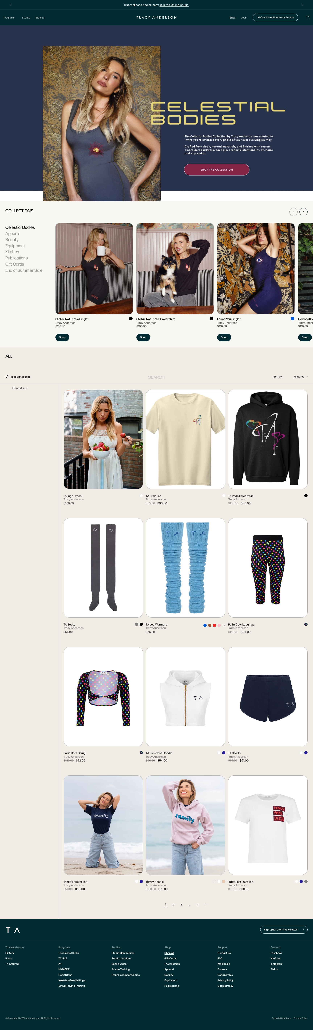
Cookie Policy (225, 985)
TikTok (274, 969)
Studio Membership (123, 952)
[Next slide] (303, 212)
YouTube (275, 958)
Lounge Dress (73, 496)
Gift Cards (14, 264)
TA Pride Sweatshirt (240, 496)
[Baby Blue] (205, 625)
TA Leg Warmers (156, 624)
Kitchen (12, 251)
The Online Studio (69, 952)
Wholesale (224, 963)
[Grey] (136, 624)
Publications (16, 257)
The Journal (12, 963)
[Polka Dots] (306, 624)
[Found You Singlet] (255, 282)
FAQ (220, 958)
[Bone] (214, 881)
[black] (131, 318)
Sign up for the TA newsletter (280, 929)
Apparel (12, 233)
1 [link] (165, 904)
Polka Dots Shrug (74, 753)
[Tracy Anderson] (156, 17)
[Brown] (209, 625)
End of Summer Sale (24, 270)
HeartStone (65, 974)
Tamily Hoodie (155, 881)
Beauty (11, 239)
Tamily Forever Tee (75, 881)
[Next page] (206, 904)
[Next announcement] (303, 4)
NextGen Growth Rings (72, 980)
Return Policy (225, 974)
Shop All (169, 952)
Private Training (121, 969)
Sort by (278, 376)
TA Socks (69, 624)
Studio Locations (121, 958)
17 (197, 904)
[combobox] (156, 377)
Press (8, 958)
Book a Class (119, 963)
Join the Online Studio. (174, 4)
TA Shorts (234, 753)
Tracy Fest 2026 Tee (240, 881)
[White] (141, 495)
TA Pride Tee (154, 496)
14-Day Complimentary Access (275, 17)
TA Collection (172, 963)
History (9, 952)
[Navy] (223, 752)
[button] (10, 17)
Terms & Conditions (281, 1018)
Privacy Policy (225, 980)
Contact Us (224, 952)
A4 (60, 963)
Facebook (276, 952)
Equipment (15, 245)
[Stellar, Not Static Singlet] (94, 282)
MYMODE (64, 969)
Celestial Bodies (20, 227)
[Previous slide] (293, 212)
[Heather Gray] (306, 881)
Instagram (277, 963)
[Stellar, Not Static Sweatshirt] (175, 282)
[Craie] (219, 752)
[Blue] (292, 318)
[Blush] (223, 881)
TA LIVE (63, 958)
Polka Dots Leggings (241, 624)
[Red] (214, 625)
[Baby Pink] (219, 625)
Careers (222, 969)
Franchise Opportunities (126, 974)
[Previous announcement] (10, 4)
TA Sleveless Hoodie (159, 753)
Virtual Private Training (72, 985)
